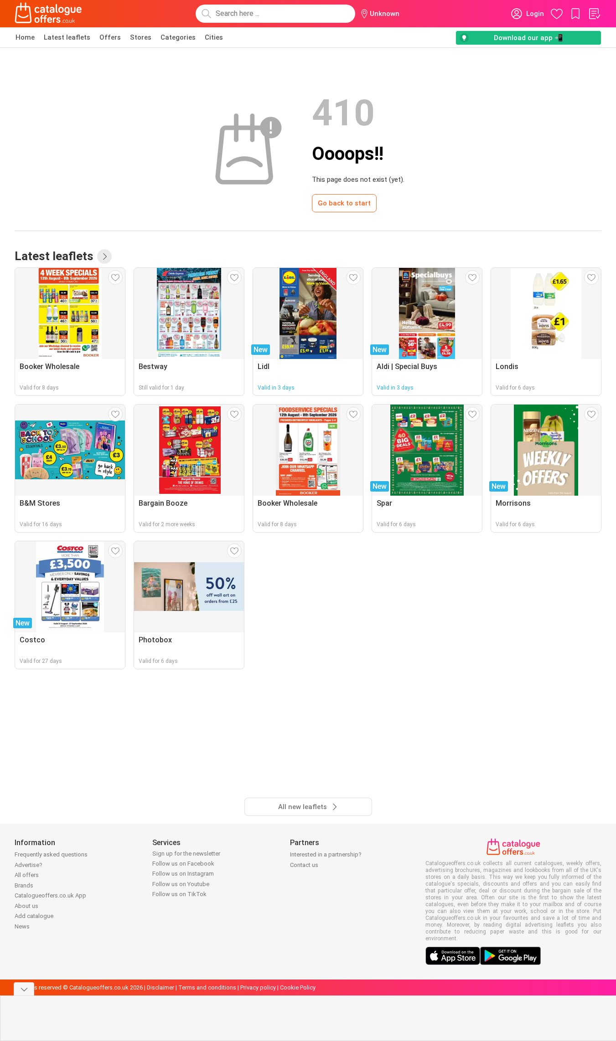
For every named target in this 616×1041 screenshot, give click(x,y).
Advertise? (28, 865)
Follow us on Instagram (183, 873)
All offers (27, 875)
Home (25, 37)
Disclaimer (160, 987)
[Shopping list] (594, 13)
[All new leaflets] (104, 256)
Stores (140, 37)
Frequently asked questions (51, 854)
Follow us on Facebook (183, 863)
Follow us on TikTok (179, 894)
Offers (110, 37)
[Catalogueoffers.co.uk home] (48, 13)
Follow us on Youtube (180, 884)
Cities (214, 37)
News (22, 926)
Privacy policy (258, 987)
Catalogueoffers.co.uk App (50, 895)
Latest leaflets (67, 37)
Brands (24, 885)
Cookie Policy (298, 987)
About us (26, 906)
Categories (178, 37)
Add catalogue (34, 916)
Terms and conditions (207, 987)
